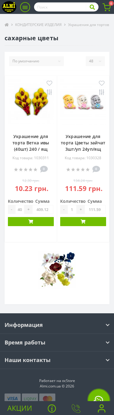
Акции (19, 408)
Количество (20, 201)
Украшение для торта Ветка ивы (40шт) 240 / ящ (30, 142)
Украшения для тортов (88, 24)
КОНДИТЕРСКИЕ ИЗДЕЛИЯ (38, 24)
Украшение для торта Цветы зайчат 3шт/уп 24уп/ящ (83, 142)
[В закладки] (49, 84)
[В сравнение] (49, 93)
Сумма (42, 201)
